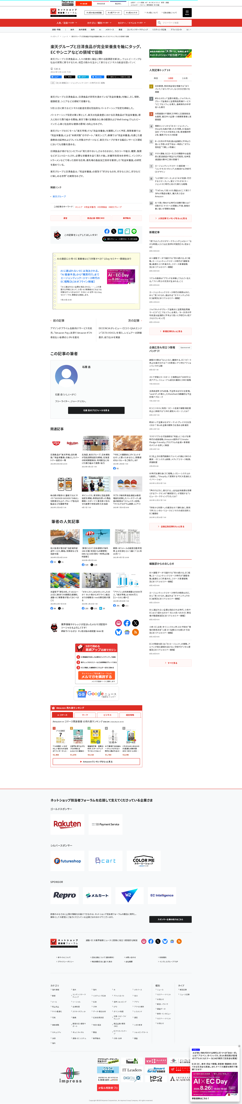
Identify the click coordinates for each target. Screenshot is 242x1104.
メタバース (110, 29)
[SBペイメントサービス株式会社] (105, 824)
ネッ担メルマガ (131, 12)
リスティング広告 (159, 29)
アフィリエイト (176, 29)
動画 (74, 1017)
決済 (54, 1038)
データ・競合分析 (99, 1011)
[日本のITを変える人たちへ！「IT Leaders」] (132, 1071)
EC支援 (156, 5)
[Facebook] (127, 623)
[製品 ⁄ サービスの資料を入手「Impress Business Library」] (108, 1080)
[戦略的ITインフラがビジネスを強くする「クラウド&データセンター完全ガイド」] (108, 1062)
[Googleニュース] (127, 632)
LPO (115, 1006)
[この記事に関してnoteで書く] (127, 231)
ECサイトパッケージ (120, 1032)
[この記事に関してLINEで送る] (134, 231)
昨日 (156, 78)
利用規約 (163, 957)
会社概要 (129, 961)
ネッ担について (152, 12)
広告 (95, 1002)
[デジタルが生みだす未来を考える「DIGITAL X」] (132, 1080)
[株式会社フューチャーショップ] (67, 861)
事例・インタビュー (164, 1013)
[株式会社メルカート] (97, 895)
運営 (136, 1017)
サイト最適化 (57, 1011)
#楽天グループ (115, 207)
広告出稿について (170, 12)
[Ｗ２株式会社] (129, 895)
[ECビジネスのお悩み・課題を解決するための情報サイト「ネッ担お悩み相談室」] (108, 1089)
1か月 (185, 78)
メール (54, 1002)
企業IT (133, 2)
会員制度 (76, 1006)
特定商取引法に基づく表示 (102, 961)
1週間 (170, 78)
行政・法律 (118, 1038)
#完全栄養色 (90, 207)
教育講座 (150, 5)
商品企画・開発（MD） (119, 1024)
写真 (54, 1017)
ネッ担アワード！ (114, 12)
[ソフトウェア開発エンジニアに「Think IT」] (132, 1062)
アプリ (136, 1002)
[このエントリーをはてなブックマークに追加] (120, 231)
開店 (95, 1032)
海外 (72, 29)
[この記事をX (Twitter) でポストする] (113, 231)
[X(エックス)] (135, 623)
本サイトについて (64, 957)
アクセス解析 (139, 1006)
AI (100, 29)
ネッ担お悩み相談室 (94, 12)
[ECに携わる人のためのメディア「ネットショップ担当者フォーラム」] (180, 1071)
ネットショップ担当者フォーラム (63, 12)
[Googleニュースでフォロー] (172, 941)
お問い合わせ (131, 957)
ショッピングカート (141, 1032)
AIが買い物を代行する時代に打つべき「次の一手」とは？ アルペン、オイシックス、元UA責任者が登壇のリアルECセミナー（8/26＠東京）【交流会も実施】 (214, 1055)
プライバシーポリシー (66, 961)
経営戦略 (130, 714)
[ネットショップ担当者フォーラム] (64, 945)
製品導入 (118, 4)
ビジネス (107, 714)
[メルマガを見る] (143, 941)
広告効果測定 (98, 1017)
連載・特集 (56, 29)
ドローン (142, 5)
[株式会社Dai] (105, 861)
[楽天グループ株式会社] (67, 824)
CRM (95, 1006)
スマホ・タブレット (79, 1011)
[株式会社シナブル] (162, 895)
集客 (120, 29)
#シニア (79, 207)
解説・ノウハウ (162, 1004)
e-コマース (62, 714)
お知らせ (160, 999)
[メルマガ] (118, 623)
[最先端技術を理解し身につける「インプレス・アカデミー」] (180, 1080)
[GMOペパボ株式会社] (144, 861)
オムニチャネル (78, 1032)
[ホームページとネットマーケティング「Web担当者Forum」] (156, 1062)
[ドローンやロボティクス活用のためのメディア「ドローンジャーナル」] (156, 1080)
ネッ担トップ (54, 36)
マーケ (85, 714)
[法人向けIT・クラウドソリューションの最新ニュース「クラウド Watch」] (108, 1071)
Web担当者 (101, 4)
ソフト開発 (140, 2)
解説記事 (183, 989)
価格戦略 (55, 1025)
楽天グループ (59, 196)
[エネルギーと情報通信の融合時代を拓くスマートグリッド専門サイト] (156, 1071)
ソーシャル (77, 1002)
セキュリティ (56, 1032)
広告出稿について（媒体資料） (103, 957)
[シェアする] (106, 231)
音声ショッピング (120, 1002)
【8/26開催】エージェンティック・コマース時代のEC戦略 (80, 82)
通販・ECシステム (79, 1038)
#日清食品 (102, 207)
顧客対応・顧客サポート (79, 1024)
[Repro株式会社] (64, 895)
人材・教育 (138, 1025)
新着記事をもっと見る (172, 331)
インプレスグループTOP (168, 961)
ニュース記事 (185, 994)
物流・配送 (97, 1025)
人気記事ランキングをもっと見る (172, 218)
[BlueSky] (118, 632)
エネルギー (134, 5)
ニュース (65, 36)
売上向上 (55, 1006)
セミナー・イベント (164, 994)
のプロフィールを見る (96, 410)
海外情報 (82, 29)
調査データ (161, 1009)
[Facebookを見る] (150, 941)
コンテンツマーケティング (137, 29)
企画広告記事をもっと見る (172, 526)
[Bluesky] (165, 941)
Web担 (100, 631)
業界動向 (96, 1038)
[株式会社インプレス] (70, 1075)
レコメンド (138, 1011)
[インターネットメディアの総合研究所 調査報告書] (180, 1062)
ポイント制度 (118, 1011)
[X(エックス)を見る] (157, 941)
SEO (136, 995)
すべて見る (172, 662)
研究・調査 (165, 2)
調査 (136, 1038)
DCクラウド (155, 2)
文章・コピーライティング (120, 1017)
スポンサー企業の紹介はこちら (170, 919)
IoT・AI (147, 2)
